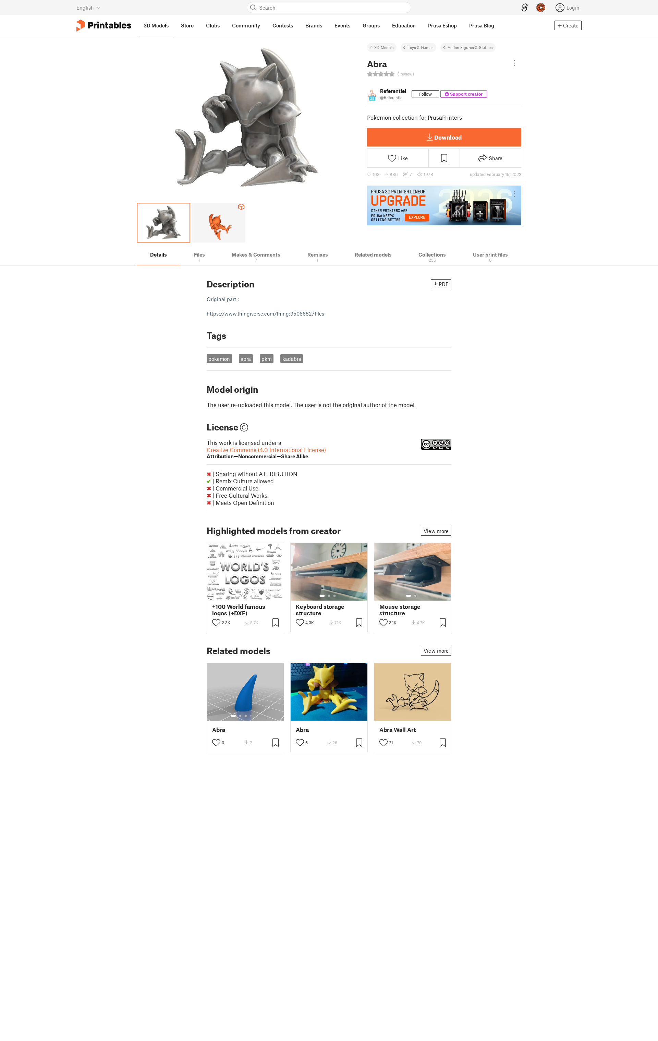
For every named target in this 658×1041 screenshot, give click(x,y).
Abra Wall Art (397, 729)
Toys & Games (421, 47)
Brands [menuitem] (313, 25)
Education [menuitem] (404, 25)
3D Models (384, 47)
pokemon (219, 359)
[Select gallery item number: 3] (245, 595)
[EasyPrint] (525, 8)
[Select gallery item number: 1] (233, 595)
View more (436, 531)
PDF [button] (444, 284)
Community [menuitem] (246, 25)
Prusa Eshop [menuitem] (442, 25)
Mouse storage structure (400, 609)
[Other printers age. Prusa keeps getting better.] (444, 205)
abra (246, 359)
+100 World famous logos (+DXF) (238, 609)
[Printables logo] (103, 26)
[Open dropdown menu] (514, 63)
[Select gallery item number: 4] (251, 595)
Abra (218, 729)
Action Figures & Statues (470, 47)
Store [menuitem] (187, 25)
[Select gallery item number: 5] (256, 595)
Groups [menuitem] (371, 25)
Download (448, 137)
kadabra (291, 359)
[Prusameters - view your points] (540, 7)
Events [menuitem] (342, 25)
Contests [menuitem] (282, 25)
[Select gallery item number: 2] (240, 595)
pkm (266, 359)
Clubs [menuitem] (213, 25)
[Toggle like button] (216, 622)
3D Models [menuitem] (156, 25)
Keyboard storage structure (320, 609)
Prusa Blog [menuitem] (481, 25)
